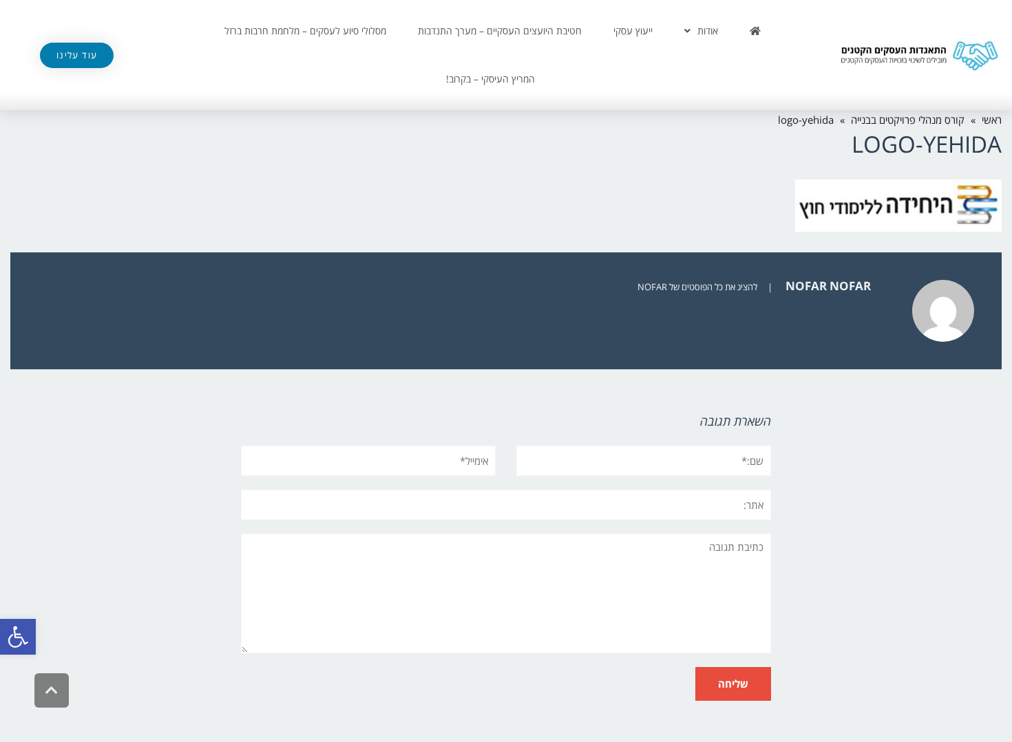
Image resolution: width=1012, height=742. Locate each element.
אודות (707, 30)
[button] (18, 637)
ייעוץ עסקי (633, 30)
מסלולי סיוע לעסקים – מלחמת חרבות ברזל (305, 30)
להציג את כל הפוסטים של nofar (697, 287)
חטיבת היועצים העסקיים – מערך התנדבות (500, 30)
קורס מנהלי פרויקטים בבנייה (907, 120)
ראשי (992, 120)
